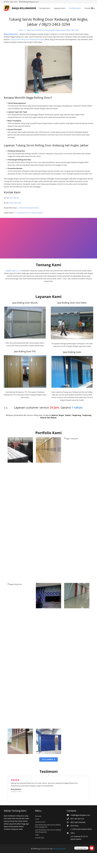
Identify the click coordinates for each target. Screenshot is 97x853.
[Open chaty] (91, 848)
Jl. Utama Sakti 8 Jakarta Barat (28, 208)
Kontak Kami (39, 838)
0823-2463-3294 (16, 203)
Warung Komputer (59, 849)
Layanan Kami (40, 822)
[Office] (69, 833)
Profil (37, 819)
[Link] (7, 8)
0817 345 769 (14, 198)
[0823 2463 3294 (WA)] (69, 822)
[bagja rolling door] (20, 508)
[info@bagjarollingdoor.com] (69, 815)
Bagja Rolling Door (11, 34)
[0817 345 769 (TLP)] (69, 818)
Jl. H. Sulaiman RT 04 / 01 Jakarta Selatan (28, 213)
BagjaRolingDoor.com (13, 271)
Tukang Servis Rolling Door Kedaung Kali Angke (27, 39)
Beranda (38, 816)
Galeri (37, 835)
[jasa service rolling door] (48, 741)
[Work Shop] (69, 826)
